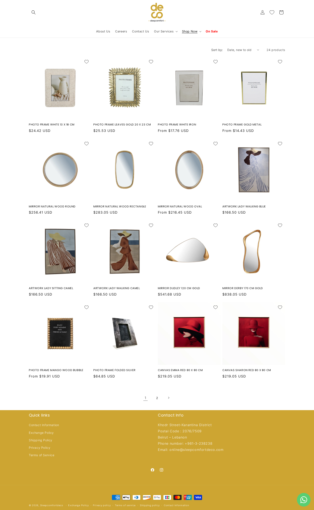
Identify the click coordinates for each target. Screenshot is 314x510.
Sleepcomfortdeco (51, 505)
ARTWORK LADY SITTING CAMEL (51, 288)
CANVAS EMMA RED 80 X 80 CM (180, 370)
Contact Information (44, 425)
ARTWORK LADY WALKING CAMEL (116, 288)
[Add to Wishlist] (86, 62)
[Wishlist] (272, 12)
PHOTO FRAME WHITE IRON (177, 125)
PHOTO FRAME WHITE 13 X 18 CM (52, 125)
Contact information (176, 505)
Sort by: (217, 50)
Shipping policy (150, 505)
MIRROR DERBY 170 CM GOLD (242, 288)
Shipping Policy (40, 440)
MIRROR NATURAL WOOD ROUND (52, 206)
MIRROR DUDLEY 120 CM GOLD (179, 288)
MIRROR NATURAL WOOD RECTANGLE (119, 206)
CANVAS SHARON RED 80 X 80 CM (246, 370)
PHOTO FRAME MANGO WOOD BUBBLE (56, 370)
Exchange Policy (41, 432)
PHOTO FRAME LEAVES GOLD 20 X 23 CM (122, 125)
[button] (33, 12)
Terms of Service (41, 455)
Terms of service (125, 505)
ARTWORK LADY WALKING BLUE (244, 206)
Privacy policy (102, 505)
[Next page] (168, 397)
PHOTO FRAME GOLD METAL (241, 125)
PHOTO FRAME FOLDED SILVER (114, 370)
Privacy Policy (39, 447)
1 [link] (145, 398)
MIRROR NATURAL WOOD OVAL (180, 206)
